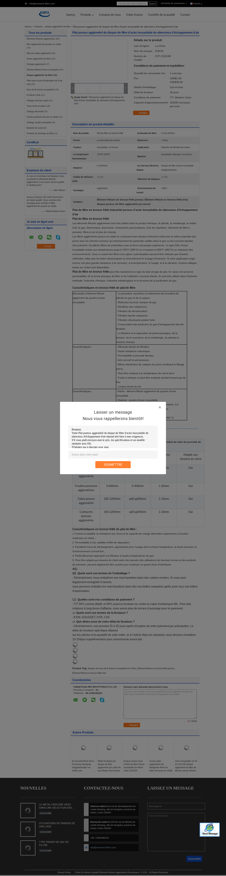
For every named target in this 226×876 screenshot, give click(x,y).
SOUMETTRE (113, 464)
